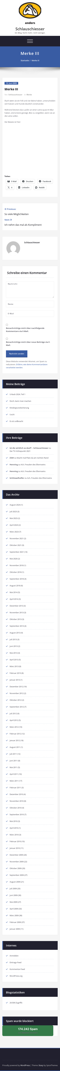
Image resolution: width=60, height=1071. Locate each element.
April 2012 (14, 720)
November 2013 (16, 612)
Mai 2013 (13, 653)
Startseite (25, 60)
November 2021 (16, 538)
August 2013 (15, 632)
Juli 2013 (13, 639)
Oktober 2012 (15, 700)
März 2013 (14, 666)
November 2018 (16, 565)
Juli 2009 (13, 888)
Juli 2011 (13, 754)
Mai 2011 (13, 767)
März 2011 (14, 780)
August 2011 (15, 747)
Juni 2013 (13, 646)
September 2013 (17, 626)
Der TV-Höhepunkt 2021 (20, 451)
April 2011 (14, 774)
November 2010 (16, 801)
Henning (14, 464)
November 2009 (16, 861)
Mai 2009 (13, 902)
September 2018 (17, 579)
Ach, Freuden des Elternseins (33, 464)
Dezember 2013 (16, 605)
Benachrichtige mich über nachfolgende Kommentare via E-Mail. (25, 330)
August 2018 (15, 585)
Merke (29, 94)
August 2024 (15, 504)
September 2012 (17, 706)
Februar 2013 (15, 673)
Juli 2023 (13, 511)
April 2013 (14, 659)
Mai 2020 (13, 558)
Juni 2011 (13, 760)
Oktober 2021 (15, 545)
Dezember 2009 (16, 855)
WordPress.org (16, 976)
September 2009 (17, 875)
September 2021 (17, 552)
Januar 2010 (15, 848)
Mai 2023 (13, 518)
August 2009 (15, 881)
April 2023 (14, 525)
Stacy (41, 1065)
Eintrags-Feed (15, 962)
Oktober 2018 (15, 572)
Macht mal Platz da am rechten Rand (32, 457)
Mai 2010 (13, 821)
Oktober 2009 (15, 868)
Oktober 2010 (15, 807)
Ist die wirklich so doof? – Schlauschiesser (29, 448)
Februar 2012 (15, 733)
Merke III (35, 60)
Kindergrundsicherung (19, 407)
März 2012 (14, 727)
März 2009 (14, 915)
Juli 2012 (13, 713)
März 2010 (14, 834)
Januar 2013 (15, 679)
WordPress (25, 1065)
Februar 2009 (15, 922)
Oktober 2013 (15, 619)
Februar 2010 (15, 841)
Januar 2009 (15, 929)
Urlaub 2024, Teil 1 (17, 394)
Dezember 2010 (16, 794)
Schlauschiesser (30, 28)
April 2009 (14, 908)
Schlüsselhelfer (17, 478)
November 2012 (16, 693)
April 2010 (14, 828)
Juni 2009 (13, 895)
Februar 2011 (15, 787)
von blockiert (31, 1031)
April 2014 (14, 599)
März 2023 (14, 531)
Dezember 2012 (16, 686)
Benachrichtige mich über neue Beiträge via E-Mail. (28, 343)
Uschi (12, 414)
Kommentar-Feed (17, 969)
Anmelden (14, 955)
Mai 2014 (13, 592)
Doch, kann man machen (20, 401)
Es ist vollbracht (16, 421)
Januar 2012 (15, 740)
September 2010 (17, 814)
